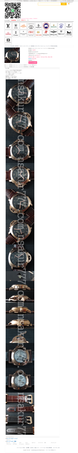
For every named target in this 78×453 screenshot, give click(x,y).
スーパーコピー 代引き (21, 447)
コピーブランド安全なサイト (58, 447)
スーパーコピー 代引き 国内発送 (46, 447)
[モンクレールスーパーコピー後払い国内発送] (38, 26)
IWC (45, 442)
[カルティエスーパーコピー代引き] (15, 33)
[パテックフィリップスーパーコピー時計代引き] (23, 33)
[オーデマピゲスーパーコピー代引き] (46, 33)
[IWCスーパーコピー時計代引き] (30, 33)
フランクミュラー (53, 442)
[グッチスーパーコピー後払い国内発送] (30, 26)
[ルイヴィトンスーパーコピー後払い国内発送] (8, 26)
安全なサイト (23, 20)
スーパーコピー (7, 20)
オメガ (26, 442)
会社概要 (27, 447)
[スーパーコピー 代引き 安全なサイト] (12, 18)
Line (28, 20)
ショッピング (69, 4)
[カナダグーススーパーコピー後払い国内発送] (46, 26)
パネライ (14, 442)
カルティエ (33, 442)
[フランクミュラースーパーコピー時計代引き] (38, 33)
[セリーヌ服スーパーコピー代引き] (68, 33)
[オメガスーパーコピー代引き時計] (8, 33)
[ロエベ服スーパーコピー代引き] (8, 41)
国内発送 (30, 58)
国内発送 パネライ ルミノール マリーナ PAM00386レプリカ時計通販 (21, 66)
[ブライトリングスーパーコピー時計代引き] (53, 33)
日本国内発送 (13, 20)
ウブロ (20, 442)
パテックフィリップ (41, 442)
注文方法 (18, 20)
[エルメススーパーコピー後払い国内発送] (23, 26)
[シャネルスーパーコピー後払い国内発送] (15, 26)
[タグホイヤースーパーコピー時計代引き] (61, 33)
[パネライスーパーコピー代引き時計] (61, 26)
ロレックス (8, 442)
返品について (36, 447)
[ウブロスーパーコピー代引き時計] (68, 26)
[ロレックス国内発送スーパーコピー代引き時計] (53, 26)
